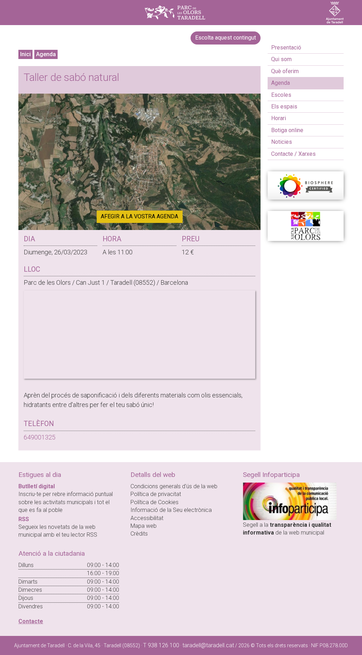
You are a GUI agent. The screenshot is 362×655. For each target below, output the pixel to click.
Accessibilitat (146, 518)
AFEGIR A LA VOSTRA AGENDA (139, 216)
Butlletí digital (36, 486)
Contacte (30, 621)
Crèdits (139, 533)
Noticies (281, 141)
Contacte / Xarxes (293, 154)
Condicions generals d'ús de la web (173, 486)
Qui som (281, 59)
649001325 (40, 437)
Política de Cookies (154, 502)
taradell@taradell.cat (208, 645)
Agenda (46, 54)
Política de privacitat (155, 494)
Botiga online (287, 130)
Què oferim (285, 71)
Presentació (286, 47)
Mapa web (143, 526)
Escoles (281, 95)
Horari (278, 118)
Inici (25, 54)
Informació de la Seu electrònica (171, 510)
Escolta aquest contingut (225, 37)
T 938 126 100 (161, 645)
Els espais (284, 106)
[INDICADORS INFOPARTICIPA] (290, 500)
